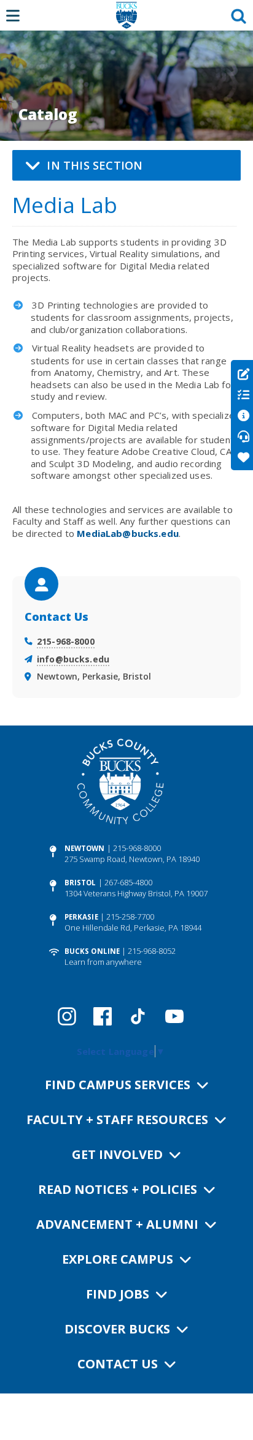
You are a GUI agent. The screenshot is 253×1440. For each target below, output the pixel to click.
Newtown (84, 848)
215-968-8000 (66, 641)
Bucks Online (92, 951)
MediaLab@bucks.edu (128, 533)
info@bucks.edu (73, 659)
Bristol (80, 882)
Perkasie (81, 916)
